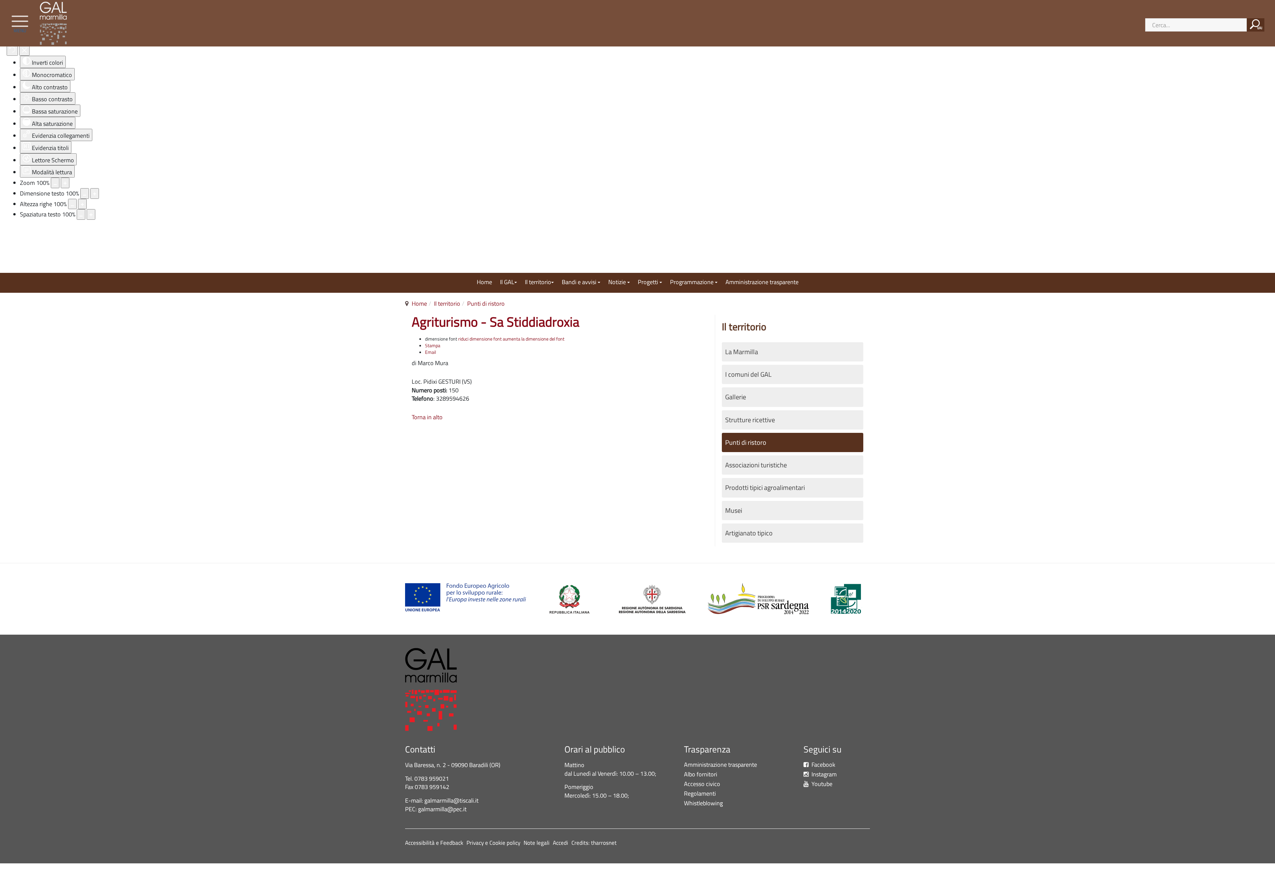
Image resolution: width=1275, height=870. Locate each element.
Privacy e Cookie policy (493, 842)
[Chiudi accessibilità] (24, 50)
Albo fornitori (700, 774)
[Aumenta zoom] (65, 183)
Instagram (823, 774)
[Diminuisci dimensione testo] (84, 193)
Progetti (648, 282)
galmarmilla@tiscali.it (451, 800)
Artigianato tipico (749, 533)
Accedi (560, 842)
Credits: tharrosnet (594, 842)
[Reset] (12, 50)
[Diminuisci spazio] (81, 214)
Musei (733, 510)
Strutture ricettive (750, 420)
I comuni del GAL (748, 374)
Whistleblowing (704, 803)
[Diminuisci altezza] (72, 204)
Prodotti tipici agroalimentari (765, 488)
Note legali (537, 842)
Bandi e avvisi (580, 282)
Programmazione (692, 282)
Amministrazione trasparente (762, 282)
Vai (1259, 28)
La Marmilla (741, 352)
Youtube (821, 784)
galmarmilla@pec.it (442, 809)
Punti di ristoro (486, 303)
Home (484, 282)
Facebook (822, 765)
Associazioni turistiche (756, 465)
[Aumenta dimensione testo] (94, 193)
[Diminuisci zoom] (55, 183)
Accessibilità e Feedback (434, 842)
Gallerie (735, 397)
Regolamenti (700, 794)
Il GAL (507, 282)
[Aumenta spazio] (91, 214)
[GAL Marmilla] (55, 23)
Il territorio (538, 282)
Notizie (617, 282)
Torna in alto (427, 417)
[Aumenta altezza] (82, 204)
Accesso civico (702, 784)
